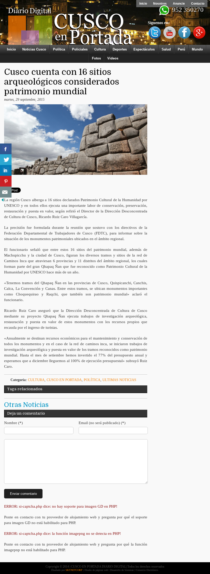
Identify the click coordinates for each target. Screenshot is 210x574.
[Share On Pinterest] (6, 181)
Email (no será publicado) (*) (102, 423)
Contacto (197, 3)
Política (59, 49)
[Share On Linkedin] (6, 170)
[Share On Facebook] (6, 149)
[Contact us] (6, 192)
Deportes (120, 49)
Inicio (143, 3)
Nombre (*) (13, 423)
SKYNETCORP (74, 570)
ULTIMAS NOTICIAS (119, 380)
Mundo (197, 49)
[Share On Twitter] (6, 159)
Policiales (80, 49)
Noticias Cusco (34, 49)
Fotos (96, 58)
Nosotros (160, 3)
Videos (112, 58)
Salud (166, 49)
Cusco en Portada (64, 380)
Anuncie (179, 3)
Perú (181, 49)
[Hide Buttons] (2, 201)
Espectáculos (144, 49)
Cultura (100, 49)
